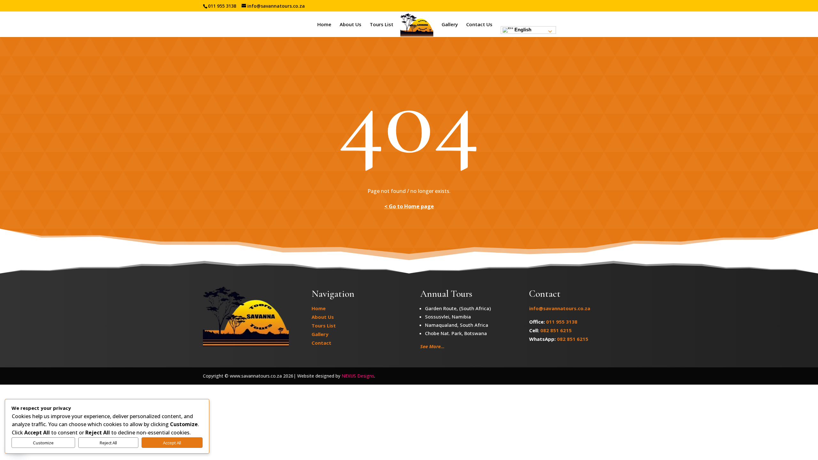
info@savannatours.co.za (559, 308)
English (522, 29)
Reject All (108, 443)
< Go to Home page (409, 206)
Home (324, 24)
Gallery (450, 24)
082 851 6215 (556, 330)
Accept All (172, 443)
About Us (350, 24)
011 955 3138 (561, 321)
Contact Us (479, 24)
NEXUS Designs (358, 376)
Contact (321, 343)
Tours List (381, 24)
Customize (43, 443)
